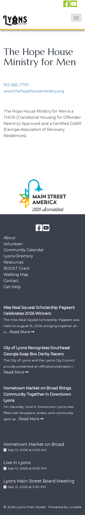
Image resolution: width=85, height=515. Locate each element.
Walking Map (16, 274)
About (10, 238)
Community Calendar (24, 250)
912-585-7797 (16, 85)
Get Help (12, 287)
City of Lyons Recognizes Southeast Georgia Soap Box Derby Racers (37, 351)
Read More (19, 332)
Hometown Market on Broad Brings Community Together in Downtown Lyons (37, 394)
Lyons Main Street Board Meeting (39, 481)
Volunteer (13, 244)
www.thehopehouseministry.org (34, 91)
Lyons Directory (18, 256)
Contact (11, 280)
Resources (13, 262)
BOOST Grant (17, 268)
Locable (75, 507)
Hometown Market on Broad (34, 444)
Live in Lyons (17, 462)
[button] (76, 18)
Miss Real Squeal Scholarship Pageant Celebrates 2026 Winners (39, 310)
